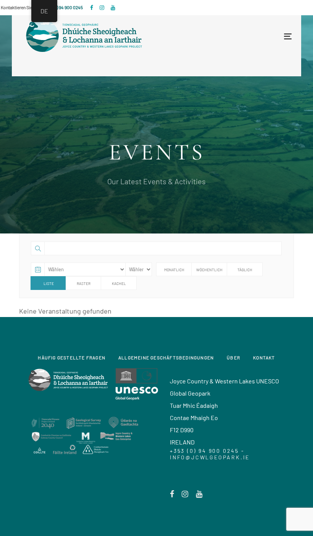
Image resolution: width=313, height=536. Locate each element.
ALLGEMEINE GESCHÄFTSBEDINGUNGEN (166, 357)
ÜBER (233, 357)
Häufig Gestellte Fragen (71, 357)
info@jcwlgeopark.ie (210, 457)
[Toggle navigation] (222, 36)
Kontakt (264, 357)
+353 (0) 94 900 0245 (63, 7)
